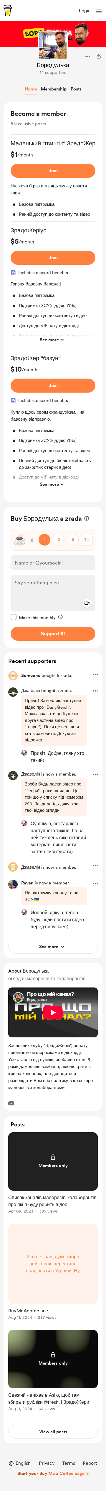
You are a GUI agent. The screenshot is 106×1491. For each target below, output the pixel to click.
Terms (68, 1463)
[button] (98, 11)
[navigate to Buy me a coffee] (8, 10)
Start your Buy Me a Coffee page (51, 1473)
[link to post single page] (53, 1173)
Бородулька (53, 65)
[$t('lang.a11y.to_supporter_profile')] (24, 752)
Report (90, 1463)
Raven (27, 883)
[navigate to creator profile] (53, 45)
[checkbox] (33, 617)
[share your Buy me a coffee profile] (98, 56)
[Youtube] (11, 1103)
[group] (53, 180)
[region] (53, 302)
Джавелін (30, 690)
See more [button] (49, 339)
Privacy (46, 1463)
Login (85, 10)
